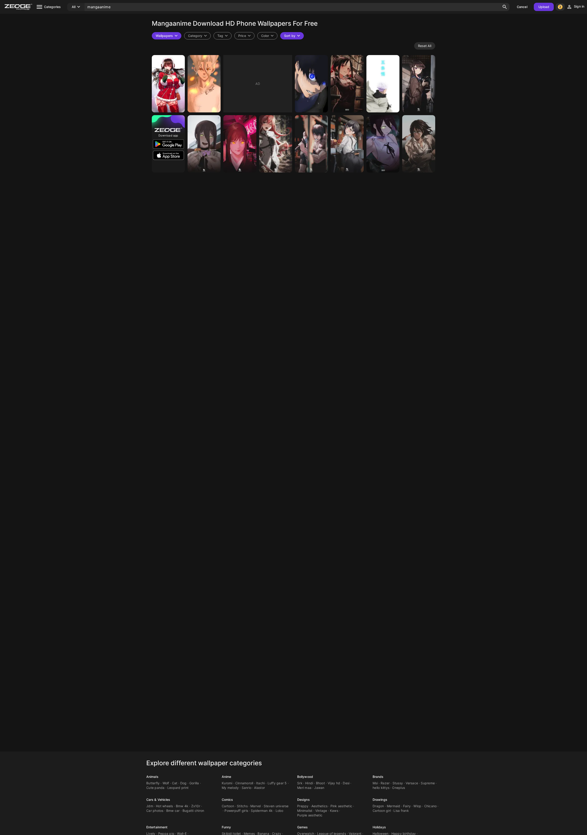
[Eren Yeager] (418, 144)
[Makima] (239, 144)
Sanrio (247, 788)
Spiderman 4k (262, 811)
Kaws (334, 811)
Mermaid (393, 806)
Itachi (260, 783)
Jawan (319, 788)
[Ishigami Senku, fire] (204, 83)
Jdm (149, 806)
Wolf (166, 783)
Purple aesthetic (309, 815)
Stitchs (242, 806)
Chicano (430, 806)
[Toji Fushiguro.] (311, 144)
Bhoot (320, 783)
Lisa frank (401, 811)
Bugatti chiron (193, 811)
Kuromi (227, 783)
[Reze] (204, 144)
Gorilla (194, 783)
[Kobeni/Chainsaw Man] (347, 144)
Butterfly (153, 783)
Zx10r (195, 806)
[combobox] (222, 35)
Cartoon (228, 806)
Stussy (398, 783)
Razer (385, 783)
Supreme (428, 783)
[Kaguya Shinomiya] (347, 83)
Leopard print (177, 788)
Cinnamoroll (244, 783)
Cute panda (155, 788)
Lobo (279, 811)
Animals (152, 777)
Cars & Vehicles (158, 800)
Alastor (259, 788)
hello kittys (381, 788)
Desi (346, 783)
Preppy (303, 806)
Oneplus (398, 788)
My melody (230, 788)
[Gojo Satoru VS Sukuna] (382, 83)
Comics (227, 800)
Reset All (424, 46)
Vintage (321, 811)
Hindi (309, 783)
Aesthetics (319, 806)
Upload (543, 7)
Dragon (378, 806)
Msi (375, 783)
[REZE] (382, 144)
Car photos (154, 811)
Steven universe (276, 806)
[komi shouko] (418, 83)
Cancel (522, 7)
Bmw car (173, 811)
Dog (183, 783)
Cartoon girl (382, 811)
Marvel (255, 806)
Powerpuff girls (236, 811)
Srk (299, 783)
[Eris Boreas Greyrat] (275, 144)
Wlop (417, 806)
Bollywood (305, 777)
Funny (226, 827)
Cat (174, 783)
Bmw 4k (182, 806)
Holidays (379, 827)
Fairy (407, 806)
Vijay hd (334, 783)
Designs (303, 800)
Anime (226, 777)
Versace (412, 783)
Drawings (380, 800)
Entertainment (156, 827)
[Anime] (168, 83)
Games (302, 827)
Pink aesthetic (341, 806)
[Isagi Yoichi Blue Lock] (311, 83)
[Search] (505, 7)
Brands (378, 777)
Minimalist (305, 811)
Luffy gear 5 (277, 783)
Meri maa (304, 788)
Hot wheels (164, 806)
